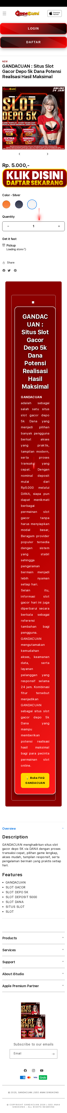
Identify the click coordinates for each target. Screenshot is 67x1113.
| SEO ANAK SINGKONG (46, 1092)
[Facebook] (4, 271)
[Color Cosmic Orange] (6, 204)
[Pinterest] (16, 271)
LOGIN (33, 28)
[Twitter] (10, 271)
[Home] (27, 13)
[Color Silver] (32, 204)
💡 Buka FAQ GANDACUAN (35, 780)
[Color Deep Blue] (19, 204)
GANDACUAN (25, 1092)
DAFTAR (33, 42)
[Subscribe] (53, 1054)
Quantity (8, 216)
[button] (4, 13)
